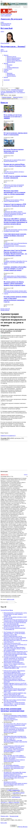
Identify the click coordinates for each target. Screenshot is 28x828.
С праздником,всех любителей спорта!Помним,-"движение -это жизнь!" (14, 746)
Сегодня (3, 610)
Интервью (9, 64)
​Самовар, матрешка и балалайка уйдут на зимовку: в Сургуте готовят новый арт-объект (15, 268)
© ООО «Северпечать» (13, 790)
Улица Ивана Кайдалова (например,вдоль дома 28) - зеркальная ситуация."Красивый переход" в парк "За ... (15, 737)
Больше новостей (5, 308)
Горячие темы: (6, 89)
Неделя (7, 610)
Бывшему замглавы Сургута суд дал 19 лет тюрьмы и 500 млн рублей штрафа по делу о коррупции (15, 685)
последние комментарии (11, 709)
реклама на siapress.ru (25, 7)
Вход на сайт (4, 51)
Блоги (8, 66)
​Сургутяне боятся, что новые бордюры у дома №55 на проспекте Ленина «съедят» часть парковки (15, 649)
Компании (9, 73)
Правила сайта (4, 816)
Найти (17, 88)
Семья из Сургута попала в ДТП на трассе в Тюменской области (15, 205)
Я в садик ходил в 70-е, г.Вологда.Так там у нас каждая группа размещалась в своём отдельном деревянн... (15, 725)
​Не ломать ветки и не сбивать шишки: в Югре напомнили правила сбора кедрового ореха (14, 283)
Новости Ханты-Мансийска (14, 60)
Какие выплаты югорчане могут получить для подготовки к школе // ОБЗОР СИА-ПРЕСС (15, 690)
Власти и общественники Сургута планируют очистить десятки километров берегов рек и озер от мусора (15, 638)
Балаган (6, 77)
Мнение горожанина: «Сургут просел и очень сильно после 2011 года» (14, 760)
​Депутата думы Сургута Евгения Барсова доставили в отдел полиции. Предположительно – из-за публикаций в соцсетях (15, 252)
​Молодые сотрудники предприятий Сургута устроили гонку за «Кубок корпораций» (14, 192)
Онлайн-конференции (13, 67)
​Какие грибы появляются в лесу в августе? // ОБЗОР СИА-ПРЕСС (15, 667)
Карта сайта (4, 822)
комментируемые (17, 711)
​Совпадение (8, 687)
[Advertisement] (14, 456)
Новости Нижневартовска (14, 58)
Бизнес (5, 71)
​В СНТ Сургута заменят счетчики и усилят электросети (15, 177)
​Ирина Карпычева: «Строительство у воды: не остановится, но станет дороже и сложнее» (15, 614)
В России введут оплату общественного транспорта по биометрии (14, 671)
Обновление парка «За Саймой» (14, 91)
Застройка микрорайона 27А (8, 92)
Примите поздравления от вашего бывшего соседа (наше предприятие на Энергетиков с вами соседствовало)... (15, 717)
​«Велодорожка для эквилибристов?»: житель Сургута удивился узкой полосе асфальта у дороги (14, 664)
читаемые (5, 711)
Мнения (6, 63)
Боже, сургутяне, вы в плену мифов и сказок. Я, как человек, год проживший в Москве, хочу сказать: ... (15, 757)
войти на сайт (10, 599)
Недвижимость (11, 74)
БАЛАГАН (7, 80)
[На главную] (10, 13)
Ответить (25, 474)
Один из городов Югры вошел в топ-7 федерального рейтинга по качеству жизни (15, 697)
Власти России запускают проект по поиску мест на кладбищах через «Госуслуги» (15, 777)
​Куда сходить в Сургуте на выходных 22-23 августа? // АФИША (13, 116)
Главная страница (6, 97)
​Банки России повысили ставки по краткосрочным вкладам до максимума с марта (14, 680)
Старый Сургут (8, 69)
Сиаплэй (6, 70)
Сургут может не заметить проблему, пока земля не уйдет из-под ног (15, 693)
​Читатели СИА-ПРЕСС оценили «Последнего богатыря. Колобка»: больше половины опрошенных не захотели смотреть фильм (15, 221)
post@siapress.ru (16, 797)
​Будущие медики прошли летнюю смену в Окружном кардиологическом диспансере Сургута (15, 299)
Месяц (11, 610)
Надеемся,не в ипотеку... (10, 782)
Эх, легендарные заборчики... (11, 765)
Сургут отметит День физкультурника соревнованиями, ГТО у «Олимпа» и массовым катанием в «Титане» (14, 750)
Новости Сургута (11, 56)
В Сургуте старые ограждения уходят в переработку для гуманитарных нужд (14, 767)
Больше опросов (5, 310)
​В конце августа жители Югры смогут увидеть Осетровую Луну (15, 165)
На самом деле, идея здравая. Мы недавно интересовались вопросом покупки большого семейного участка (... (15, 774)
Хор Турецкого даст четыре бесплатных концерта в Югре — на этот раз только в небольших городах (14, 633)
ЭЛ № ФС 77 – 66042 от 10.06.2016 (10, 802)
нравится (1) (4, 435)
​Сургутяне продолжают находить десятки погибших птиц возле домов (15, 235)
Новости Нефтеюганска (13, 59)
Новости (6, 55)
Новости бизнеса (11, 76)
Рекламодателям (14, 816)
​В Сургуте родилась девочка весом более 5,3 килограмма (15, 133)
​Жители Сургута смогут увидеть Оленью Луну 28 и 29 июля (15, 700)
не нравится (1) (11, 435)
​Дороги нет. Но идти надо (12, 643)
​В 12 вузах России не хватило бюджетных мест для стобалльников (14, 151)
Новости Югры (11, 62)
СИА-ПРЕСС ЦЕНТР (18, 792)
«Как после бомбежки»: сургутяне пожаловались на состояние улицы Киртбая (15, 741)
